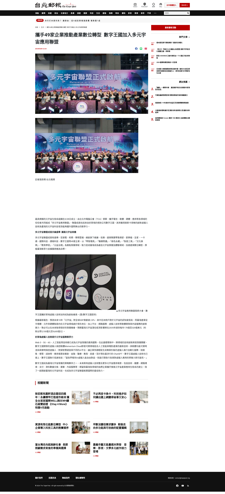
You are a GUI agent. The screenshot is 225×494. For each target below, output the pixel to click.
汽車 (149, 13)
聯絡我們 (66, 478)
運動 (104, 13)
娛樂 (111, 13)
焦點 (37, 13)
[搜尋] (188, 13)
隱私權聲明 (80, 478)
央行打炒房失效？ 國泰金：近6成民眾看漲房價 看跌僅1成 (73, 21)
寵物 (123, 13)
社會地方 (64, 13)
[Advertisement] (91, 199)
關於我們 (39, 478)
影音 (130, 13)
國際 (43, 13)
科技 (92, 13)
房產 (72, 13)
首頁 (36, 27)
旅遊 (79, 13)
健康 (85, 13)
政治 (56, 13)
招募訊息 (52, 478)
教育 (136, 13)
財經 (50, 13)
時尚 (117, 13)
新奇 (142, 13)
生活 (98, 13)
